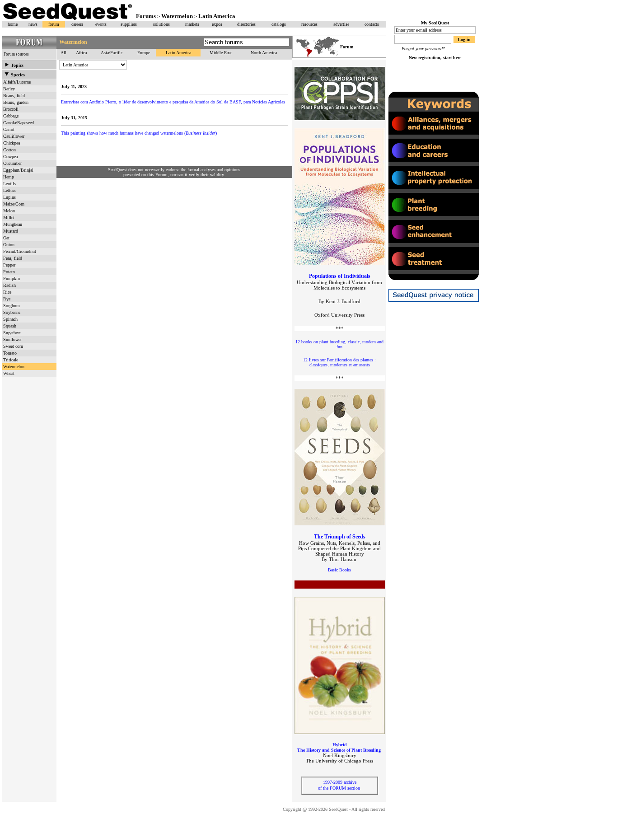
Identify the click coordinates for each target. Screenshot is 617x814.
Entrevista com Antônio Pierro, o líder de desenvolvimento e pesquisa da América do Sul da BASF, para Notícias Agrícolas (173, 101)
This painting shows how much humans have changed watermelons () (139, 133)
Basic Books (339, 569)
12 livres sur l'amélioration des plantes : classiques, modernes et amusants (339, 362)
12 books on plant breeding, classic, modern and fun (339, 344)
